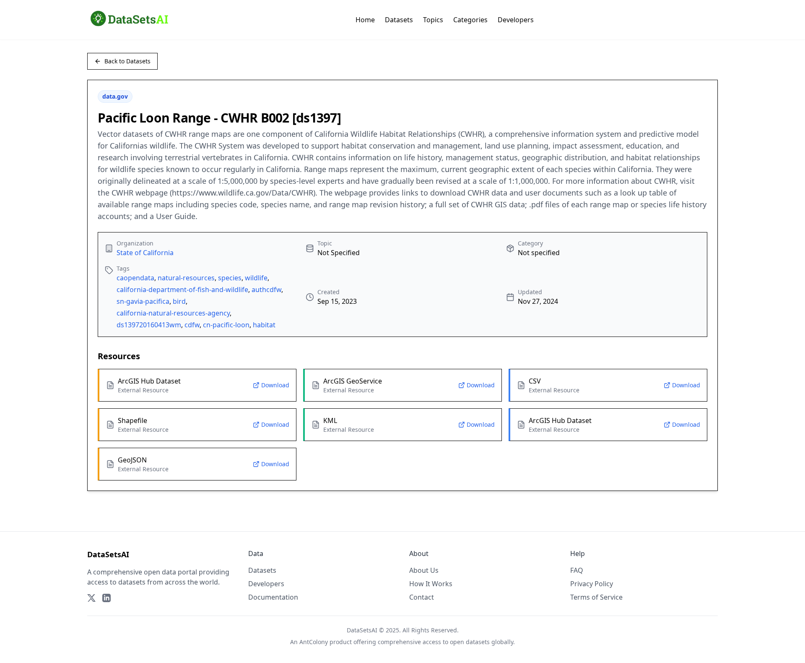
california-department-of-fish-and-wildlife (182, 289)
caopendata (135, 277)
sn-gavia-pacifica (143, 301)
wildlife (256, 277)
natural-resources (186, 277)
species (230, 277)
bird (179, 301)
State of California (145, 252)
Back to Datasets (127, 61)
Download (275, 385)
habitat (264, 324)
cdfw (192, 324)
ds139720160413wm (149, 324)
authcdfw (266, 289)
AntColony (313, 642)
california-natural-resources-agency (173, 313)
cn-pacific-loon (226, 324)
